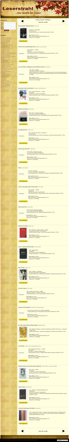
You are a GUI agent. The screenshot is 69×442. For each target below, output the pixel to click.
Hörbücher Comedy (6, 51)
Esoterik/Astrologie (6, 47)
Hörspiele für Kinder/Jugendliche (9, 56)
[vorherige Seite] (22, 23)
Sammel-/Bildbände (6, 76)
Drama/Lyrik (4, 43)
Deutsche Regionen (6, 42)
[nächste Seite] (63, 23)
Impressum (15, 437)
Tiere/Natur (4, 83)
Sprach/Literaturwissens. (7, 82)
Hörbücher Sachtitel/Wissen (7, 54)
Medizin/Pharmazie (6, 65)
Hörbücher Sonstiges (6, 55)
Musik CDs (4, 68)
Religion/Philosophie (6, 73)
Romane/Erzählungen (6, 75)
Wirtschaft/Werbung (6, 85)
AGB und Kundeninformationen (24, 437)
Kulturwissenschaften (6, 62)
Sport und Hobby (5, 80)
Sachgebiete (32, 17)
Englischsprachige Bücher (7, 44)
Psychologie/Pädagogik (7, 71)
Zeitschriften (4, 86)
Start (26, 17)
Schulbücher (4, 77)
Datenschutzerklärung (51, 437)
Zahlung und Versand (42, 437)
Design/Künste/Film (6, 41)
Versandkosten (34, 36)
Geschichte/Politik (6, 50)
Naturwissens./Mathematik (7, 69)
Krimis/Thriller (5, 61)
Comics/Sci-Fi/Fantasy (6, 38)
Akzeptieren (59, 440)
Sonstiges (4, 78)
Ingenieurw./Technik (6, 57)
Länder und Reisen (6, 63)
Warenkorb (41, 17)
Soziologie (4, 79)
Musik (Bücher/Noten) (6, 66)
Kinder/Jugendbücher (6, 59)
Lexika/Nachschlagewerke (7, 64)
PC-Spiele (4, 70)
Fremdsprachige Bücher (7, 48)
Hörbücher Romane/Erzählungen (8, 52)
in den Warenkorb (23, 41)
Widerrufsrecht (34, 437)
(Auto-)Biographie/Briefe (7, 37)
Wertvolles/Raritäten (6, 84)
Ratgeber (4, 72)
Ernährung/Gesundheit (6, 45)
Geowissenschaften (6, 49)
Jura (3, 58)
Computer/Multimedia (6, 40)
